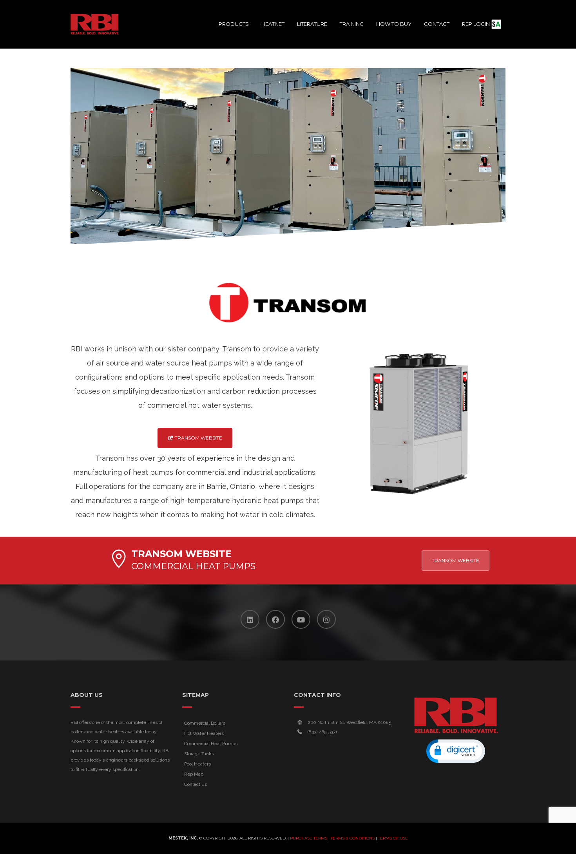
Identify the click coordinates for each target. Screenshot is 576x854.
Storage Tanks (199, 753)
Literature (312, 24)
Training (352, 24)
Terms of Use (393, 838)
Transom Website (198, 438)
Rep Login (476, 24)
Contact (436, 24)
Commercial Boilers (204, 723)
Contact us (195, 784)
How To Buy (393, 24)
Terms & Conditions (353, 838)
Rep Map (193, 774)
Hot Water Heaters (204, 733)
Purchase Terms (308, 838)
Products (234, 24)
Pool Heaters (197, 764)
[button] (455, 751)
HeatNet (272, 24)
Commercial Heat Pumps (210, 743)
